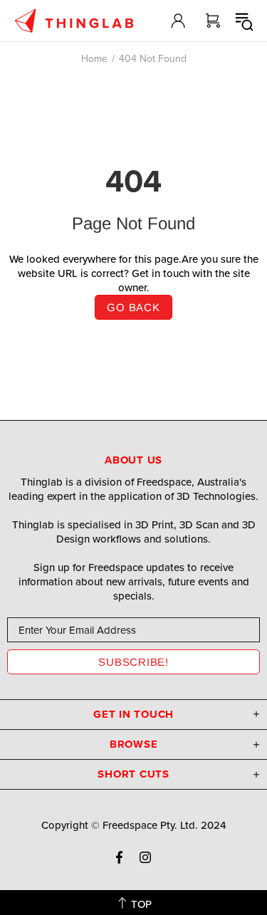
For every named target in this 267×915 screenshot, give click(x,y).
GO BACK (133, 307)
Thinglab (74, 20)
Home (94, 58)
